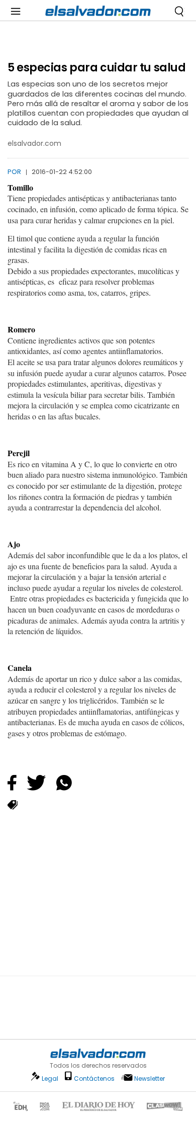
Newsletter (149, 1078)
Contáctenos (94, 1078)
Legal (50, 1078)
